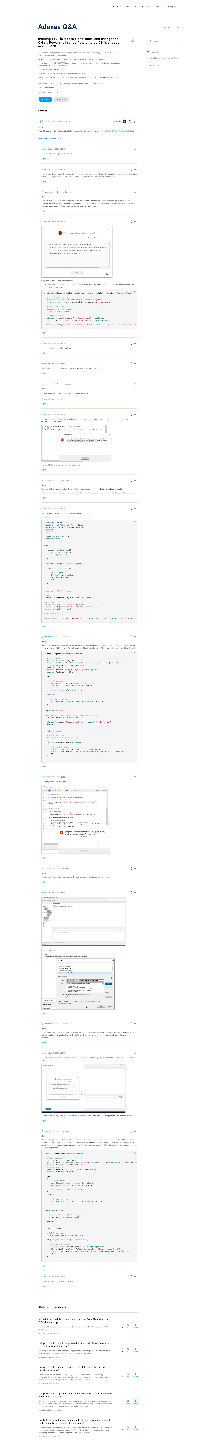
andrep (56, 1383)
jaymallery (56, 1357)
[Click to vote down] (127, 42)
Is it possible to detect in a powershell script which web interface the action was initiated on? (74, 1345)
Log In (176, 27)
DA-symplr (57, 1436)
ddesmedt (57, 1333)
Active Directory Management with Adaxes (164, 58)
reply (43, 158)
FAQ (150, 62)
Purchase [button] (146, 6)
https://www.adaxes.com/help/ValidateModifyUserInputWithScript (108, 131)
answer (45, 99)
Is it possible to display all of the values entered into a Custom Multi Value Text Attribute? (76, 1395)
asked (41, 92)
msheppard (57, 1410)
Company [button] (172, 6)
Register (167, 27)
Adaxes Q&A (57, 27)
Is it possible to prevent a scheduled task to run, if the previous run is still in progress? (75, 1369)
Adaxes (46, 6)
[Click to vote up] (127, 40)
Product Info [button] (130, 6)
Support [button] (158, 6)
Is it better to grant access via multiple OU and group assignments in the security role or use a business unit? (75, 1422)
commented (45, 149)
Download (116, 6)
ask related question (47, 138)
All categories (152, 52)
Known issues (154, 65)
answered (48, 121)
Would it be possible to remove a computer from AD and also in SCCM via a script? (74, 1321)
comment (61, 99)
